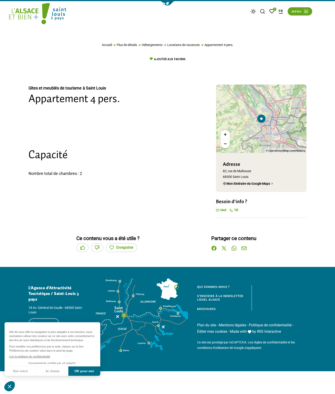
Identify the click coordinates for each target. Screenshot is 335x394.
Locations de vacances (183, 45)
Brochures (206, 309)
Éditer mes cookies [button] (212, 331)
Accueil (107, 45)
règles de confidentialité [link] (270, 342)
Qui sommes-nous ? (213, 287)
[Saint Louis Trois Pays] (37, 14)
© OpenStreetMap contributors (285, 150)
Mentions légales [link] (232, 325)
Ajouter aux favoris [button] (170, 59)
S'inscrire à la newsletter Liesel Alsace (220, 297)
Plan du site (206, 325)
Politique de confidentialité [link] (270, 325)
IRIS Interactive (269, 331)
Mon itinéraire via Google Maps (248, 183)
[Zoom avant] (225, 134)
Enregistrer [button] (124, 247)
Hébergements (152, 45)
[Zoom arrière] (225, 143)
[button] (167, 3)
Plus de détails (127, 45)
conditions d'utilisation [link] (213, 348)
